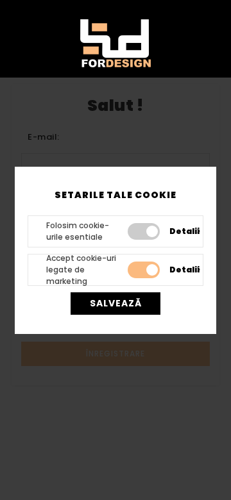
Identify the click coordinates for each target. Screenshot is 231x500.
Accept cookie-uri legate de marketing (81, 270)
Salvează (116, 303)
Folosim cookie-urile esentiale (77, 231)
